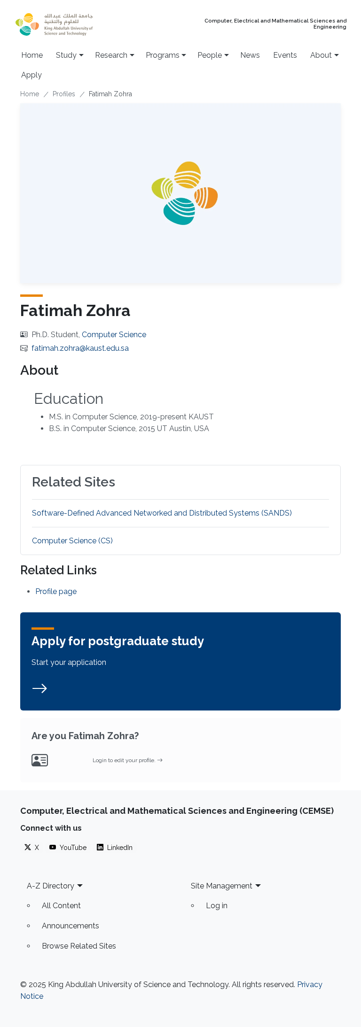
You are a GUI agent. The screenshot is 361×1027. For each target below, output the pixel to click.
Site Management (221, 885)
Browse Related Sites (79, 946)
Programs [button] (163, 55)
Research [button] (111, 55)
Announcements (70, 925)
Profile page (56, 591)
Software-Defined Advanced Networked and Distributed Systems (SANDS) (162, 513)
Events (285, 55)
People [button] (209, 55)
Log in (217, 905)
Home (32, 55)
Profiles (64, 94)
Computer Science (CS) (72, 540)
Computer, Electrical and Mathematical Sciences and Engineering (275, 24)
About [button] (321, 55)
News (250, 55)
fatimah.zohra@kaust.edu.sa (80, 348)
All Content (61, 905)
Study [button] (66, 55)
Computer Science (114, 334)
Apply (31, 74)
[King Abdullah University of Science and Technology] (73, 24)
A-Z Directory (50, 885)
